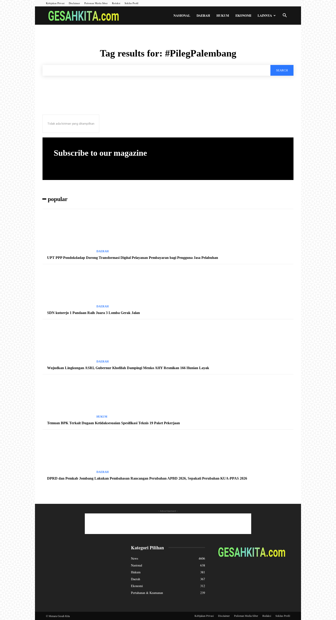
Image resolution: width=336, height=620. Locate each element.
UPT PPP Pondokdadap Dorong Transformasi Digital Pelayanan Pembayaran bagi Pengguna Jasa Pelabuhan (132, 258)
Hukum (222, 15)
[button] (284, 16)
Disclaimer (74, 3)
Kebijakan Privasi (55, 3)
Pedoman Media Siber (96, 3)
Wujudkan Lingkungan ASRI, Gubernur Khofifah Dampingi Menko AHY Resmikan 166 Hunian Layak (128, 368)
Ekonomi (243, 15)
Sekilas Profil (131, 3)
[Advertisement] (168, 523)
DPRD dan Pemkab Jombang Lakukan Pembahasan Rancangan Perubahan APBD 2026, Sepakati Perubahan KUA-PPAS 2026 (147, 478)
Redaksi (116, 3)
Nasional (181, 15)
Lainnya (265, 15)
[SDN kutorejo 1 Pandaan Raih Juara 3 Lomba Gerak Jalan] (68, 289)
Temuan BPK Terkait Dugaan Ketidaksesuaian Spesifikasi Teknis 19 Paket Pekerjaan (113, 423)
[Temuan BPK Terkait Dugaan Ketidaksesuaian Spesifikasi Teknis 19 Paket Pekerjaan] (68, 399)
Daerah (203, 15)
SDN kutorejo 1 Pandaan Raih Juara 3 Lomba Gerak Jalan (93, 313)
